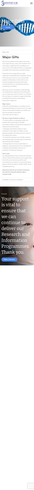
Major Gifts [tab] (5, 52)
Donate (8, 27)
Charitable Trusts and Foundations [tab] (12, 179)
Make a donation (9, 259)
